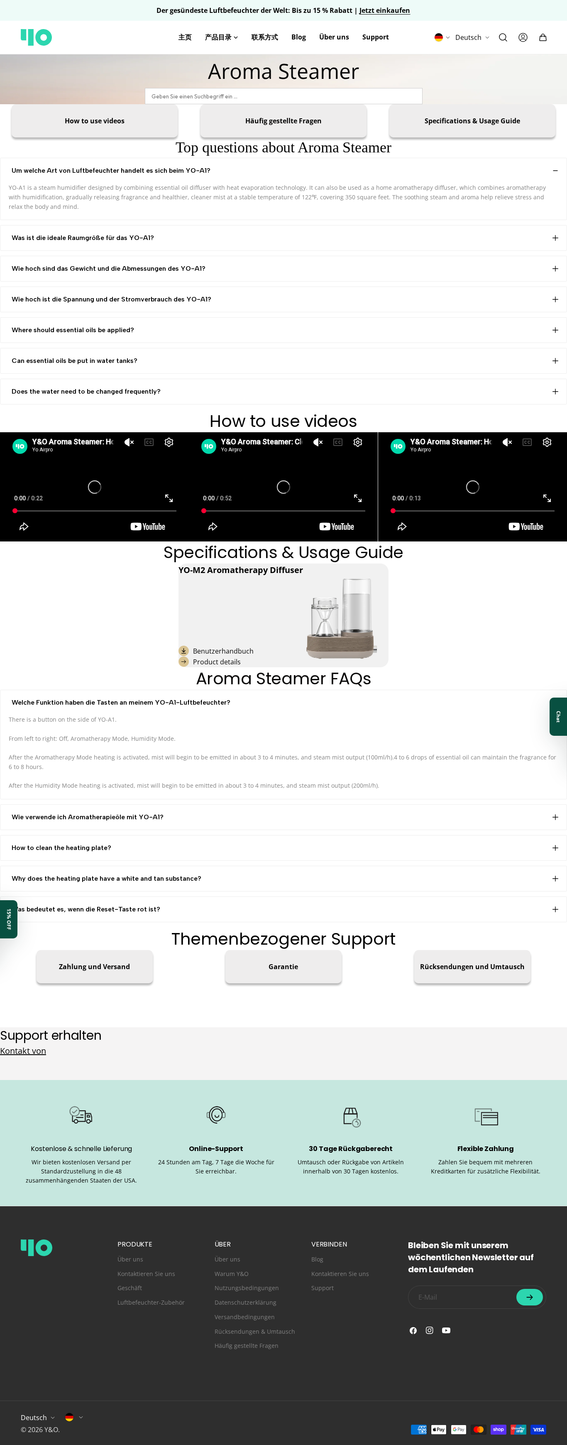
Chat (558, 716)
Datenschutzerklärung (245, 1302)
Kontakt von (23, 1050)
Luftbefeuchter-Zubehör (151, 1302)
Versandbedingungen (245, 1317)
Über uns (130, 1259)
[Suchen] (503, 37)
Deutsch (468, 37)
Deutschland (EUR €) (74, 1417)
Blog (317, 1259)
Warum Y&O (232, 1274)
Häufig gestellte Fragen (247, 1345)
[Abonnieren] (529, 1297)
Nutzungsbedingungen (247, 1288)
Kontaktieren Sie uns (146, 1274)
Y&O (51, 1429)
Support (322, 1288)
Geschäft (129, 1288)
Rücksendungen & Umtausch (255, 1331)
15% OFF (8, 919)
